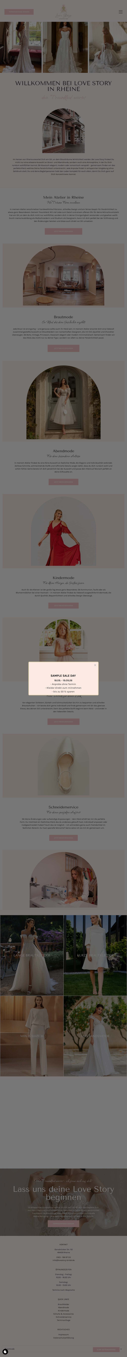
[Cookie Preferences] (5, 1352)
